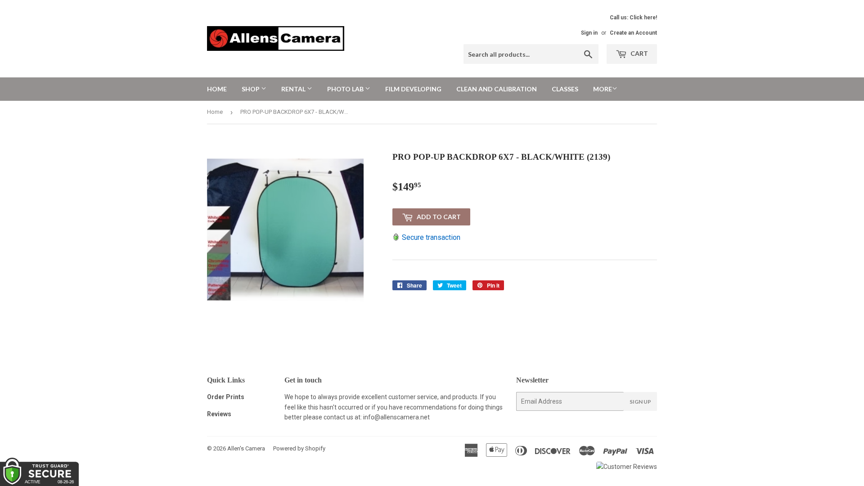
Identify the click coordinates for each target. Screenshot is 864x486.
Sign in (589, 33)
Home (217, 89)
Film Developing (413, 89)
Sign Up (640, 401)
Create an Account (633, 33)
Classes (565, 89)
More (602, 89)
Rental (294, 89)
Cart (638, 53)
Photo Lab (346, 89)
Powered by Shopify (299, 448)
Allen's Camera (246, 448)
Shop (251, 89)
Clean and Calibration (496, 89)
